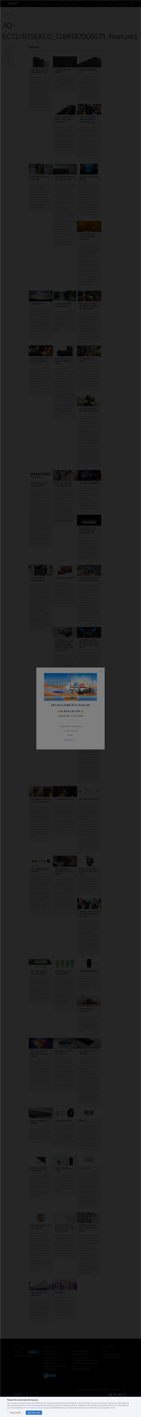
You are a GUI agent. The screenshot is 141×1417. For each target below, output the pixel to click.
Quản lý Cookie (15, 1413)
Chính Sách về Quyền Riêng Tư (33, 1408)
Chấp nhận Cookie (33, 1413)
